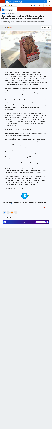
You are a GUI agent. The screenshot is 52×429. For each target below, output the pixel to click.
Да (3, 10)
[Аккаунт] (49, 1)
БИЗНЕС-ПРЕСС (8, 217)
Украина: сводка (32, 9)
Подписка (47, 5)
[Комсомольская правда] (13, 1)
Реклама (40, 5)
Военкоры (24, 9)
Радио (33, 5)
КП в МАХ (40, 9)
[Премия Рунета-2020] (21, 1)
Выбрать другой (9, 10)
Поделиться (47, 27)
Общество (3, 13)
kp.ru (10, 27)
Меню (2, 1)
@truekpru (10, 204)
